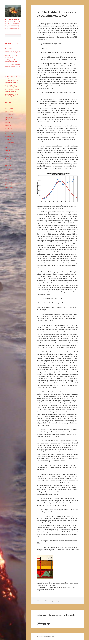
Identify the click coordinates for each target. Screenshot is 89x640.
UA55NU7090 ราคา (10, 85)
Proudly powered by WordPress (45, 636)
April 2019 (8, 125)
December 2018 (9, 134)
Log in (7, 179)
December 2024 (9, 106)
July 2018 (7, 147)
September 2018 (9, 142)
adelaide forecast (9, 89)
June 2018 (7, 150)
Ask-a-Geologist (12, 19)
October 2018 (8, 139)
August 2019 (8, 117)
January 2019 (8, 131)
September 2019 (9, 114)
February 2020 (9, 109)
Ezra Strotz (8, 76)
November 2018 (9, 136)
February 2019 (9, 128)
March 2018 (8, 159)
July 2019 (7, 120)
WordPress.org (9, 187)
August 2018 (8, 145)
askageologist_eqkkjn (55, 601)
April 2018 (8, 156)
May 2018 (7, 153)
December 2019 (9, 111)
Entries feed (8, 182)
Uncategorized (9, 169)
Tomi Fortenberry (10, 94)
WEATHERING (9, 48)
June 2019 (7, 122)
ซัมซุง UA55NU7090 (10, 81)
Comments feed (9, 185)
